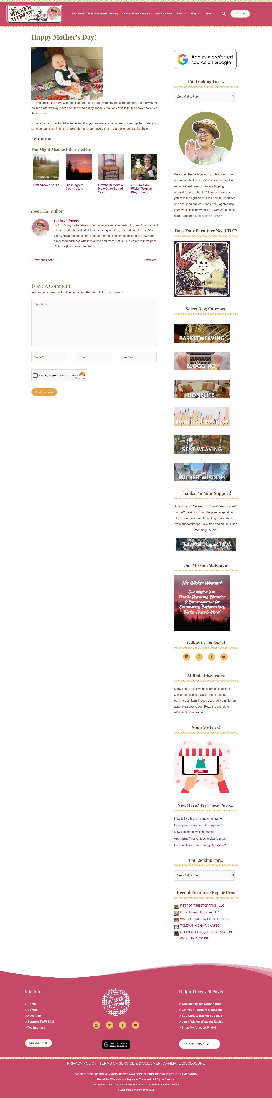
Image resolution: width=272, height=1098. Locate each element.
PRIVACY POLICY (82, 1063)
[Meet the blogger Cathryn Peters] (206, 139)
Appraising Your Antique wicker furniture (200, 838)
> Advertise (33, 1015)
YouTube (88, 246)
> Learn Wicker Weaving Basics (201, 1021)
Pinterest (60, 246)
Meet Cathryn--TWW (208, 215)
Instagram (149, 241)
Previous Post (41, 260)
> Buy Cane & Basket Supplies (200, 1015)
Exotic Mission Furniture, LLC (199, 912)
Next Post (151, 260)
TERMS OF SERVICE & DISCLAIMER (130, 1063)
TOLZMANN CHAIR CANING (199, 925)
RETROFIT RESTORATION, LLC (202, 905)
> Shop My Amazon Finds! (197, 1027)
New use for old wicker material (194, 831)
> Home (30, 1003)
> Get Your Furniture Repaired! (200, 1009)
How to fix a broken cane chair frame (198, 818)
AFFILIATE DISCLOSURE (184, 1063)
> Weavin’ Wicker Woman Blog (200, 1003)
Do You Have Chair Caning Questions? (200, 845)
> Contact (31, 1009)
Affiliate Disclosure (186, 712)
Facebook (73, 246)
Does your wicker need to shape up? (198, 825)
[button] (184, 13)
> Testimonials (35, 1027)
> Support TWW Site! (39, 1021)
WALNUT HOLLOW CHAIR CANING (204, 919)
